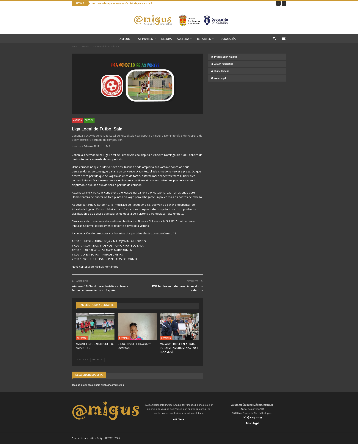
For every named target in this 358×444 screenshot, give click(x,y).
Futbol (89, 120)
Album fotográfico (223, 64)
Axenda (166, 38)
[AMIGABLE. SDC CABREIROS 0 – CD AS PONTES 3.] (95, 326)
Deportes (204, 38)
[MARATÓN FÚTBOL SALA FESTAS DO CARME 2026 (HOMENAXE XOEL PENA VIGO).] (179, 326)
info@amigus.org (252, 417)
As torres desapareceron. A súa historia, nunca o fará (122, 3)
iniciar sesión (88, 385)
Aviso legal (220, 78)
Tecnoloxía (227, 38)
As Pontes (145, 38)
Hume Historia (221, 71)
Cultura (183, 38)
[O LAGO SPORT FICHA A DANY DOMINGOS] (137, 326)
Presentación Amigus (225, 57)
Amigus (125, 38)
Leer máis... (179, 419)
